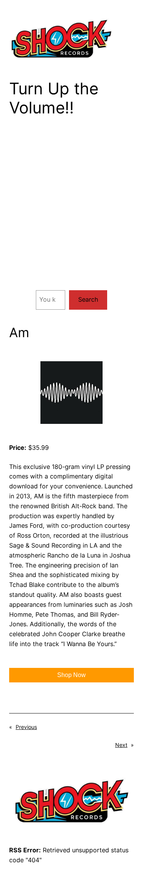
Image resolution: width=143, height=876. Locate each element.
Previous (26, 727)
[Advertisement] (71, 209)
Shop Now (71, 675)
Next (121, 745)
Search (88, 299)
